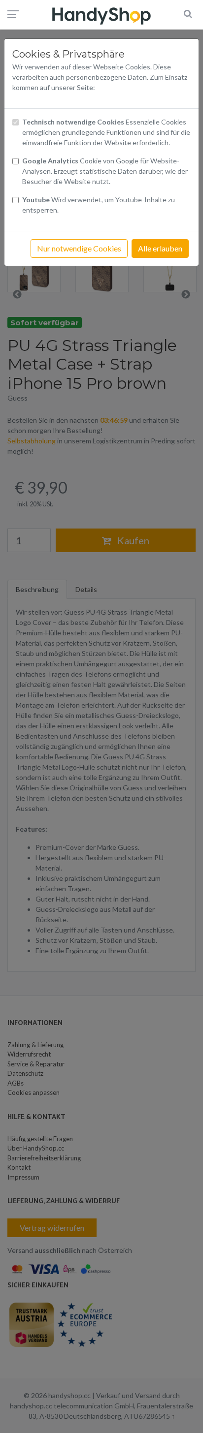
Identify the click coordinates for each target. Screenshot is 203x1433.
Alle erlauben (160, 248)
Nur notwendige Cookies (79, 248)
